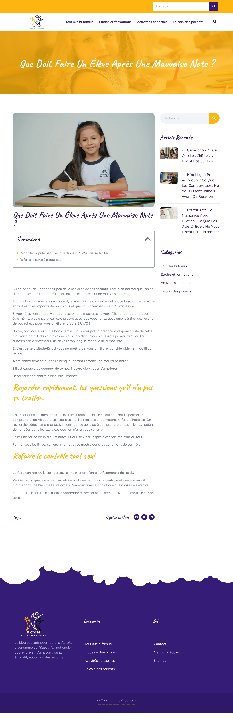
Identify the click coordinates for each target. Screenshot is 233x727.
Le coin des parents (188, 22)
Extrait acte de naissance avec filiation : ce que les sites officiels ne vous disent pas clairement (200, 221)
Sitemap (160, 660)
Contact (160, 644)
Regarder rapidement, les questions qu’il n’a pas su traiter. (64, 253)
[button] (215, 22)
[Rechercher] (213, 6)
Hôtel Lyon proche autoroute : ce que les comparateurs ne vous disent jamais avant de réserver (200, 185)
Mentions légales (167, 652)
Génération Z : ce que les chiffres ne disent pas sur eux (199, 155)
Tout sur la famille (80, 22)
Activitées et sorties (152, 22)
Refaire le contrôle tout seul (41, 260)
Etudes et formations (115, 22)
